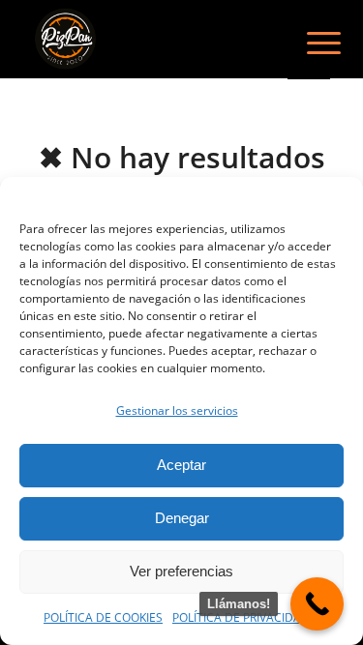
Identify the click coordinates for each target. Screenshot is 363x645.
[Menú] (308, 40)
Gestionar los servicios (177, 410)
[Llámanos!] (317, 603)
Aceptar (181, 464)
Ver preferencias (181, 571)
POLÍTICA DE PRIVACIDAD (241, 617)
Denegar (182, 518)
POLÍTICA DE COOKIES (103, 617)
